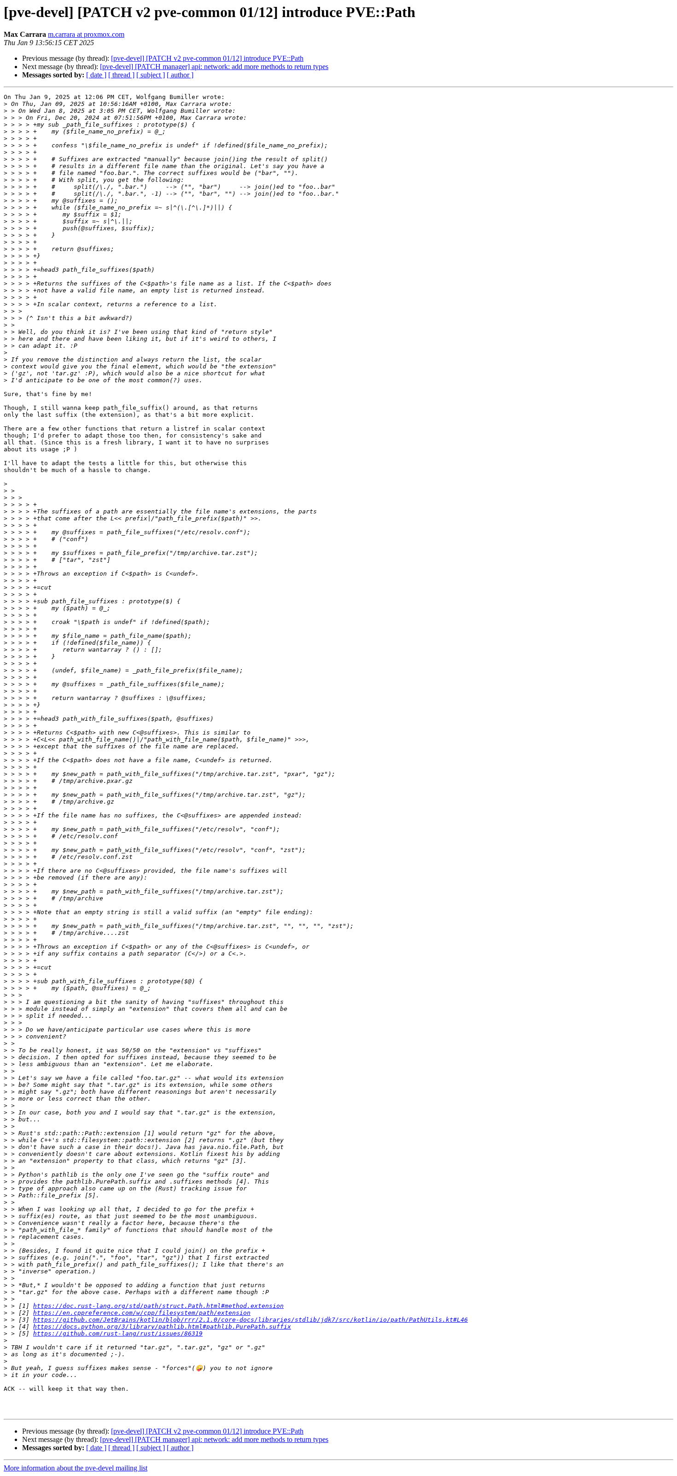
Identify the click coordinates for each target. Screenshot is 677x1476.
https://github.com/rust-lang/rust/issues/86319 (118, 1333)
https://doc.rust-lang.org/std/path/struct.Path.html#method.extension (158, 1305)
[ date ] (96, 75)
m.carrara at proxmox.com (86, 34)
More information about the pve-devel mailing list (75, 1468)
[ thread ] (121, 75)
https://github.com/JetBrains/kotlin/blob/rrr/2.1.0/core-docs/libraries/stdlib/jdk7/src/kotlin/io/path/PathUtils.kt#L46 (250, 1319)
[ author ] (180, 75)
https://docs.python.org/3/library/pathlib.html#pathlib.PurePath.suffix (162, 1326)
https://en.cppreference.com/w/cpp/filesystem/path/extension (142, 1312)
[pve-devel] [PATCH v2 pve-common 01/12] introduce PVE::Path (207, 58)
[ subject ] (150, 75)
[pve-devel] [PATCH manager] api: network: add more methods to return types (214, 66)
